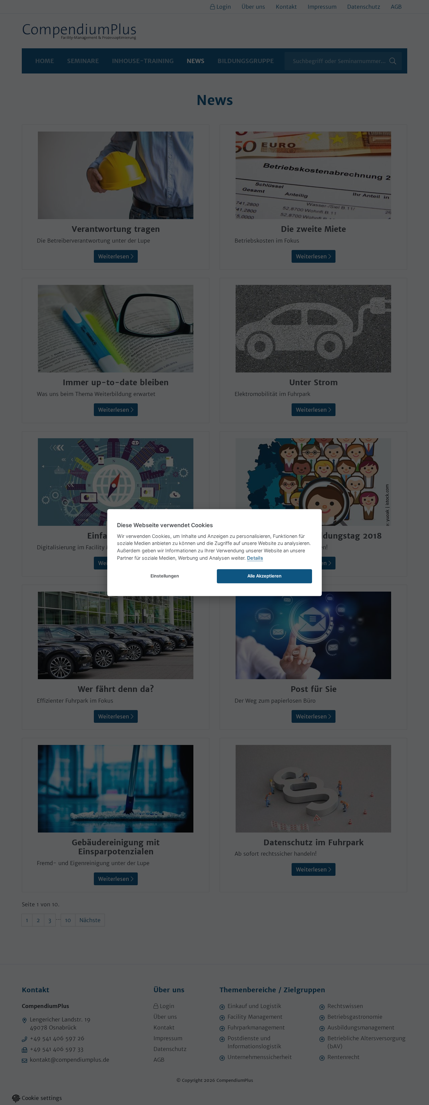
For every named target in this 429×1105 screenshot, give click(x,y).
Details (255, 558)
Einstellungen (164, 576)
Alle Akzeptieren (264, 576)
